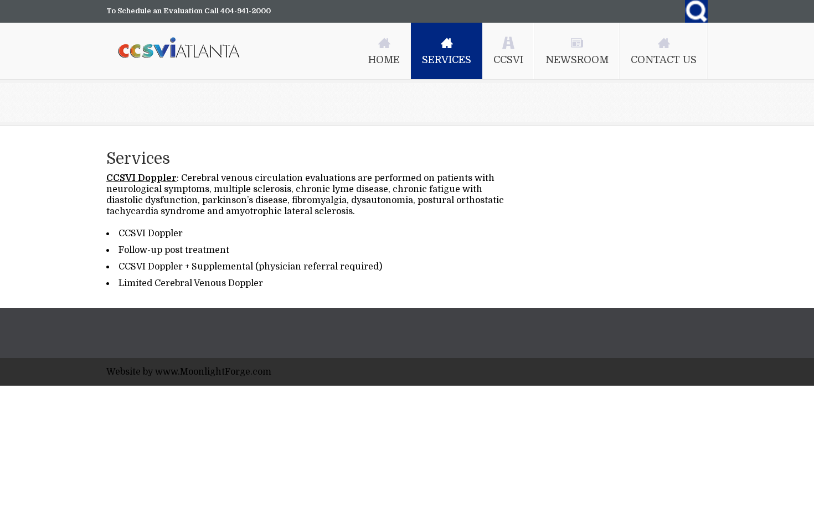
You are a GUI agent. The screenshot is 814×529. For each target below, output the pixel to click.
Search (696, 11)
